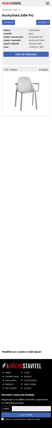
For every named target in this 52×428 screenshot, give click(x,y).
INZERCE (28, 376)
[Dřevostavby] (12, 3)
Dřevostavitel (7, 9)
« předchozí (8, 22)
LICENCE (27, 388)
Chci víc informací (26, 54)
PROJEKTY (9, 384)
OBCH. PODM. (30, 384)
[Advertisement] (26, 235)
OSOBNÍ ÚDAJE (12, 376)
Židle (15, 9)
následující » (43, 22)
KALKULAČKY (11, 380)
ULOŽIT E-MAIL (26, 415)
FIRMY (8, 372)
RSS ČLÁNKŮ (11, 388)
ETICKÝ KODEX (30, 380)
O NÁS (27, 372)
